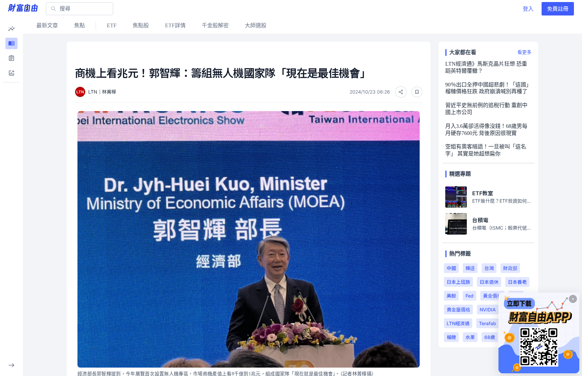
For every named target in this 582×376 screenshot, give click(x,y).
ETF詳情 (175, 25)
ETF (112, 25)
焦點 (79, 25)
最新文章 (47, 25)
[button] (11, 28)
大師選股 (255, 25)
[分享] (400, 92)
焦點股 (141, 25)
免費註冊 (558, 8)
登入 (528, 8)
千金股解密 (215, 25)
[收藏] (417, 92)
